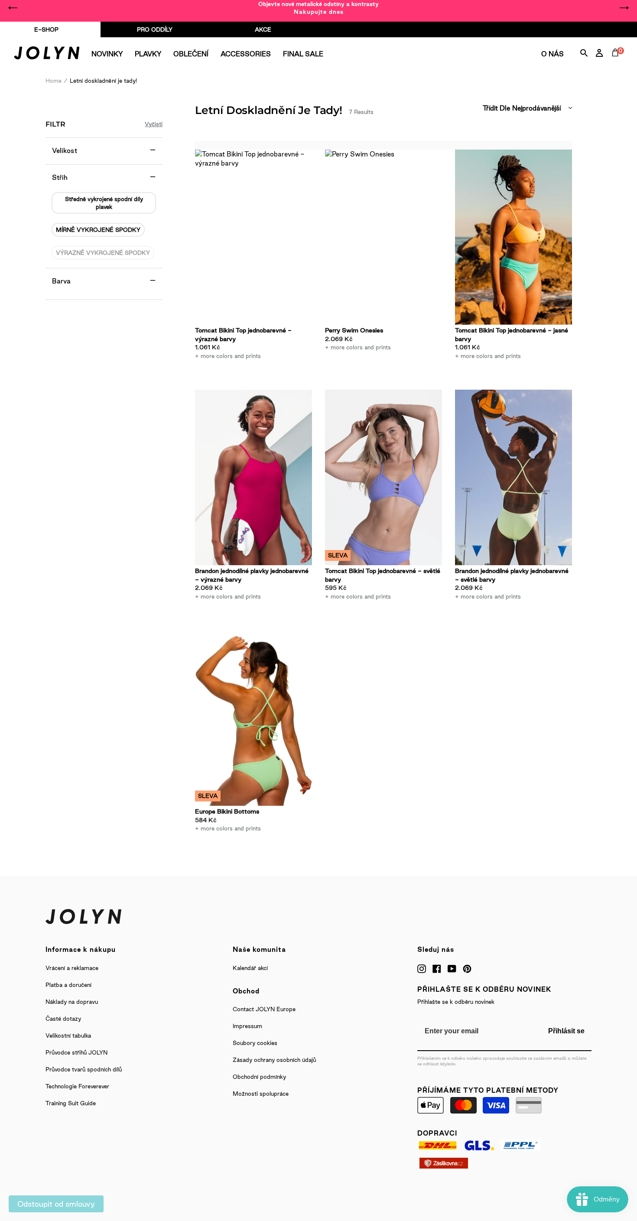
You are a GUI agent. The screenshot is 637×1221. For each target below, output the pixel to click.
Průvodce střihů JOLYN (76, 1052)
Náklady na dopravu (72, 1002)
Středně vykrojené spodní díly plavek (104, 203)
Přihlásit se (566, 1031)
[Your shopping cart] (617, 62)
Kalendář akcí (250, 968)
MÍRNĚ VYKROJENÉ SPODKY (98, 230)
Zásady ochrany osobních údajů (274, 1060)
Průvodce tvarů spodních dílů (84, 1069)
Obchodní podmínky (259, 1077)
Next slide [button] (624, 7)
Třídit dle (496, 108)
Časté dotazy (63, 1019)
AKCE (263, 29)
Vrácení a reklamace (72, 968)
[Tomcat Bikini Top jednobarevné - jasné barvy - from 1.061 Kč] (513, 237)
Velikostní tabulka (68, 1035)
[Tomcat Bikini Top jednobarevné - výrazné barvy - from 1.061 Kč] (253, 237)
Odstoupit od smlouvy (56, 1204)
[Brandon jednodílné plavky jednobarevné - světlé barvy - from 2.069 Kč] (513, 477)
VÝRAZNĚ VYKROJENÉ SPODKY (103, 253)
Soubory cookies (255, 1043)
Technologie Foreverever (77, 1086)
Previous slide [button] (13, 7)
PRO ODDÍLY (154, 29)
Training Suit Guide (71, 1103)
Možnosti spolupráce (261, 1094)
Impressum (247, 1026)
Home (54, 81)
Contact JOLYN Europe (264, 1009)
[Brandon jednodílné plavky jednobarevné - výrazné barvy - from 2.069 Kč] (253, 477)
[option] (318, 8)
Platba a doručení (68, 985)
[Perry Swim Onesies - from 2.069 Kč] (383, 237)
